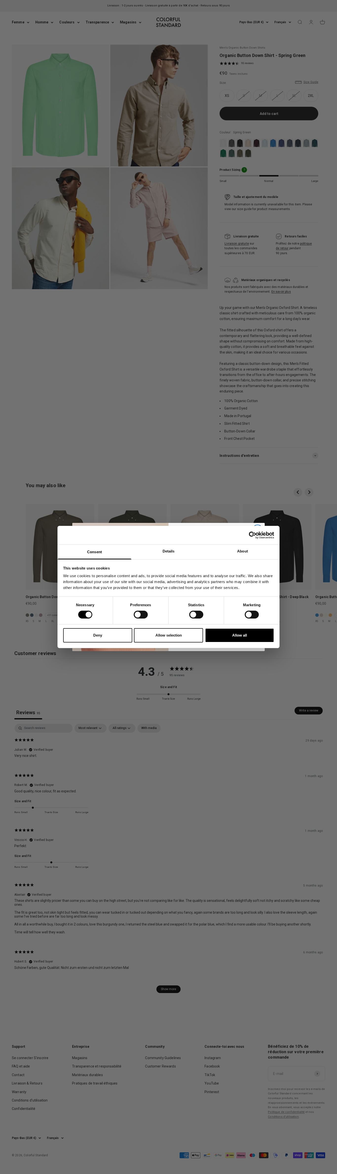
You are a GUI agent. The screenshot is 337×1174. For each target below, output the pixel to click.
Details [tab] (169, 551)
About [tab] (242, 551)
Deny (97, 635)
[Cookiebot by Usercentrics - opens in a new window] (252, 535)
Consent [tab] (94, 552)
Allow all (239, 635)
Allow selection (168, 635)
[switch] (141, 615)
